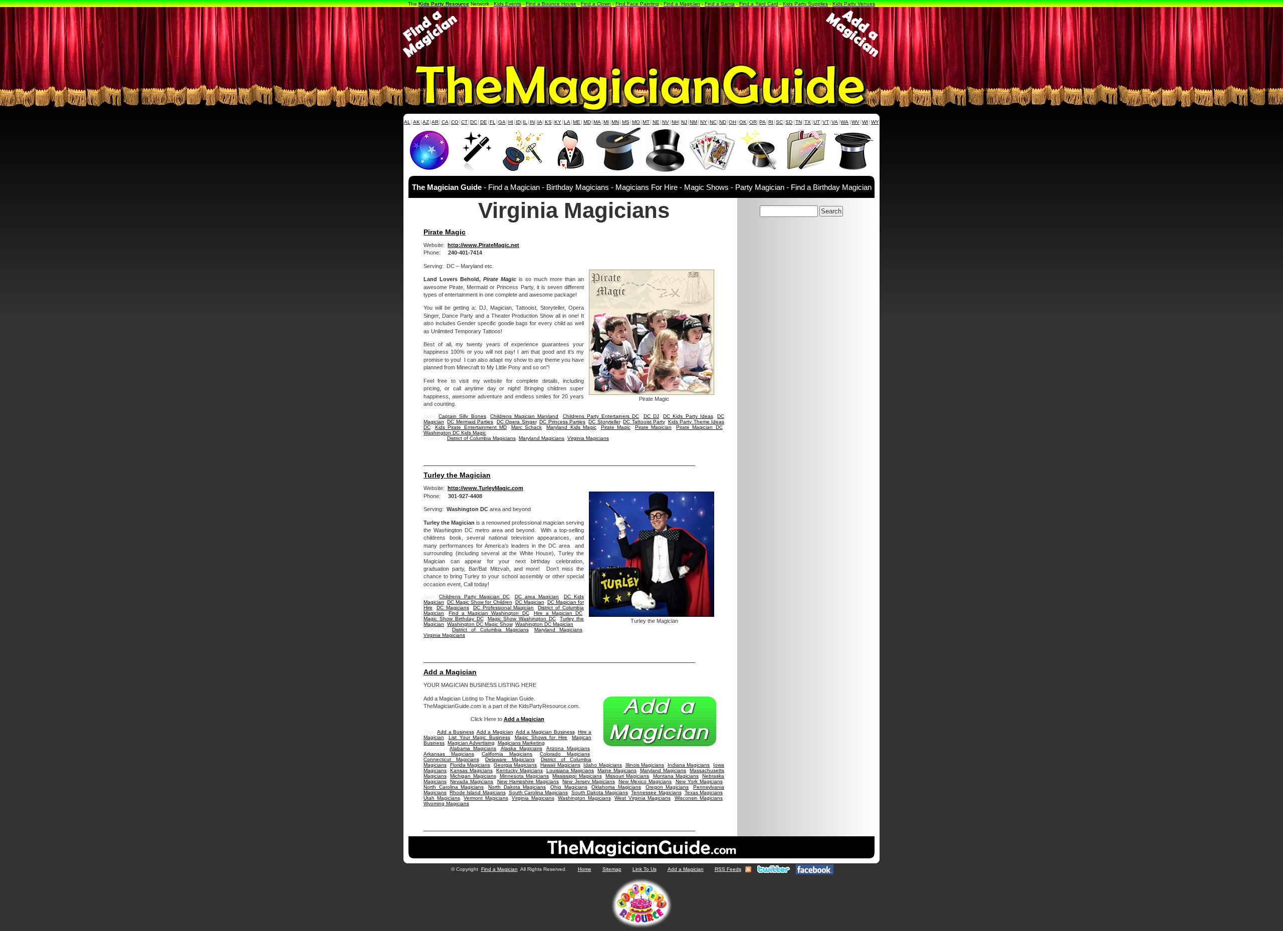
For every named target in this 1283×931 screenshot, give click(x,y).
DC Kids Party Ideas (688, 416)
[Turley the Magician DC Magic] (654, 554)
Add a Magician (450, 672)
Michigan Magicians (473, 776)
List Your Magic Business (479, 737)
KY (557, 122)
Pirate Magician (653, 427)
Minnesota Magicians (524, 776)
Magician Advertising (471, 743)
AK (416, 122)
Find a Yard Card (758, 4)
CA (445, 122)
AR (435, 122)
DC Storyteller (603, 421)
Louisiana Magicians (570, 770)
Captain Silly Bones (462, 416)
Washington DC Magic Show (479, 624)
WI (865, 122)
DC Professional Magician (503, 607)
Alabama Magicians (473, 748)
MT (646, 122)
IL (525, 122)
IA (539, 122)
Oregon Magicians (667, 787)
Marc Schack (526, 427)
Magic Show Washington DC (522, 618)
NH (675, 122)
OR (753, 122)
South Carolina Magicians (538, 792)
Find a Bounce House (551, 4)
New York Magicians (699, 781)
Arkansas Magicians (448, 754)
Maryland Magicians (541, 438)
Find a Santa (720, 4)
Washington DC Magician (544, 624)
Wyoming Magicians (446, 803)
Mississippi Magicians (576, 776)
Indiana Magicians (689, 765)
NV (665, 122)
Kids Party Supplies (805, 4)
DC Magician (529, 602)
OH (732, 122)
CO (455, 122)
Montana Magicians (676, 776)
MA (597, 122)
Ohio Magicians (568, 787)
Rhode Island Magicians (477, 792)
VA (834, 122)
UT (816, 122)
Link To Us (644, 869)
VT (825, 122)
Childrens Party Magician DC (474, 596)
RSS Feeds (728, 869)
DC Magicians (453, 607)
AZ (425, 122)
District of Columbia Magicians (481, 438)
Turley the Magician (457, 475)
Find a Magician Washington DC (489, 613)
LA (567, 122)
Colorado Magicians (565, 754)
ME (576, 122)
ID (518, 122)
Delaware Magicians (510, 759)
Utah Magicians (441, 798)
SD (788, 122)
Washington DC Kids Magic (454, 432)
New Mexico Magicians (645, 781)
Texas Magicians (704, 792)
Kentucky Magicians (519, 770)
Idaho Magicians (602, 765)
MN (615, 122)
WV (855, 122)
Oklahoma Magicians (616, 787)
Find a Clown (596, 4)
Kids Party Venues (853, 4)
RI (770, 122)
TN (798, 122)
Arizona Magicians (568, 748)
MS (625, 122)
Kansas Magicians (471, 770)
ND (722, 122)
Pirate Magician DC (699, 427)
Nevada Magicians (471, 781)
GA (502, 122)
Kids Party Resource (443, 4)
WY (875, 122)
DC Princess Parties (562, 421)
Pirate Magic (444, 232)
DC (473, 122)
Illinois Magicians (645, 765)
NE (656, 122)
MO (636, 122)
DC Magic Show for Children (479, 602)
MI (606, 122)
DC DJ (651, 416)
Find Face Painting (637, 4)
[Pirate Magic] (654, 332)
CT (464, 122)
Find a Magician (682, 4)
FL (493, 122)
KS (548, 122)
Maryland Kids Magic (571, 427)
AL (407, 122)
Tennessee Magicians (656, 792)
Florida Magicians (470, 765)
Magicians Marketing (521, 743)
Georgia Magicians (515, 765)
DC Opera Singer (516, 421)
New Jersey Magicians (588, 781)
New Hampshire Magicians (528, 781)
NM (693, 122)
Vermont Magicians (486, 798)
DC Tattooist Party (644, 421)
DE (483, 122)
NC (713, 122)
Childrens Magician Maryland (524, 416)
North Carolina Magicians (453, 787)
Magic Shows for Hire (541, 737)
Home (584, 869)
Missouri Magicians (627, 776)
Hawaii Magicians (560, 765)
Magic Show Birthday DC (453, 618)
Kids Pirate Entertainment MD (471, 427)
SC (779, 122)
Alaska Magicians (521, 748)
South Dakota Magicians (599, 792)
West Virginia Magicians (642, 798)
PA (762, 122)
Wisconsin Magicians (699, 798)
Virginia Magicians (588, 438)
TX (807, 122)
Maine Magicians (616, 770)
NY (703, 122)
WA (844, 122)
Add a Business (455, 732)
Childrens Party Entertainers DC (601, 416)
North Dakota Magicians (517, 787)
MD (587, 122)
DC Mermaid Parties (470, 421)
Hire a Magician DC (558, 613)
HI (510, 122)
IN (532, 122)
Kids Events (507, 4)
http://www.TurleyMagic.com (485, 488)
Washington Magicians (584, 798)
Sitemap (611, 869)
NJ (684, 122)
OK (743, 122)
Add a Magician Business (545, 732)
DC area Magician (537, 596)
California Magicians (507, 754)
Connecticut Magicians (451, 759)
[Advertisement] (641, 34)
